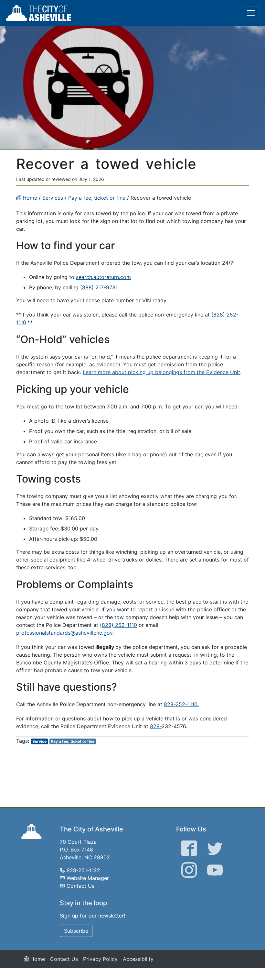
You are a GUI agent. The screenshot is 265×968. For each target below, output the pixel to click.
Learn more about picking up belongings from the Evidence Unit (161, 372)
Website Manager (88, 878)
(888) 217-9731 (99, 287)
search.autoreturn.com (103, 277)
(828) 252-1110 (118, 625)
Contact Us (80, 886)
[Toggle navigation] (251, 12)
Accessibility (138, 959)
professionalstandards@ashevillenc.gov (64, 632)
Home (37, 959)
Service (39, 741)
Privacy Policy (100, 959)
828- (156, 726)
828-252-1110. (181, 704)
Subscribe (76, 931)
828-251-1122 (83, 870)
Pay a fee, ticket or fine (72, 741)
